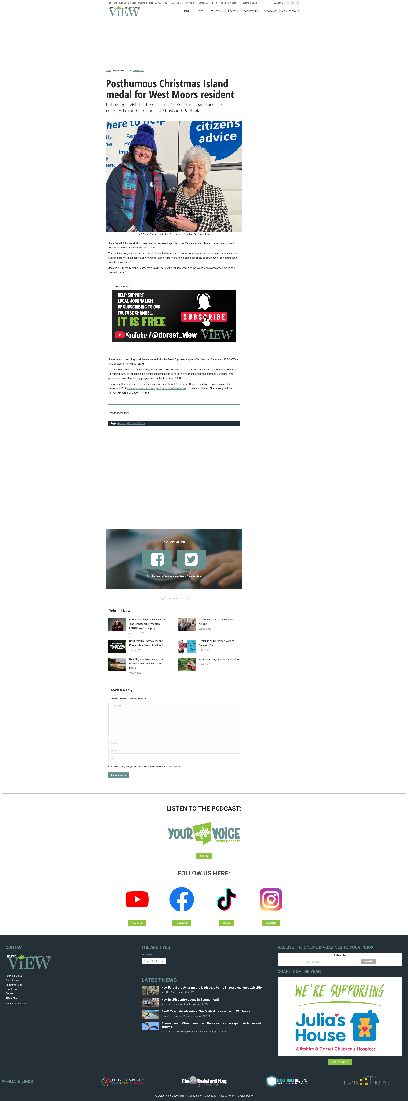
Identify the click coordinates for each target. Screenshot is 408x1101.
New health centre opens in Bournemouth (190, 999)
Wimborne (188, 1016)
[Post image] (117, 624)
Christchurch (180, 1031)
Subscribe (340, 955)
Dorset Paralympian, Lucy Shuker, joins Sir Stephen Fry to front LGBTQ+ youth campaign (147, 624)
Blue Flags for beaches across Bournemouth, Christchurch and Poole (146, 663)
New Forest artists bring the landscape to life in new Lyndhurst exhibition (212, 988)
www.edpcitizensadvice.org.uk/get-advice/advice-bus (156, 388)
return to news (138, 71)
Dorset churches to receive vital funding (216, 622)
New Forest (171, 992)
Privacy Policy (227, 1095)
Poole (206, 1031)
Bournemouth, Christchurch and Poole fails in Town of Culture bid (147, 643)
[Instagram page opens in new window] (293, 3)
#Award (121, 423)
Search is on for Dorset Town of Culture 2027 (216, 643)
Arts (163, 992)
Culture (108, 71)
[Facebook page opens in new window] (288, 3)
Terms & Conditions (191, 1095)
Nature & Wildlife (195, 1031)
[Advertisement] (174, 479)
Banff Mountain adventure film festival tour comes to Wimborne (205, 1011)
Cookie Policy (245, 1095)
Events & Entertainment (171, 1016)
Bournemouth (167, 1004)
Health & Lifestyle (183, 1004)
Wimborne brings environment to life (219, 659)
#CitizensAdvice (136, 423)
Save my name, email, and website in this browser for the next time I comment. (147, 766)
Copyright (210, 1095)
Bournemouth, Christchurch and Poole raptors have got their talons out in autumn (212, 1025)
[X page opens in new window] (297, 3)
